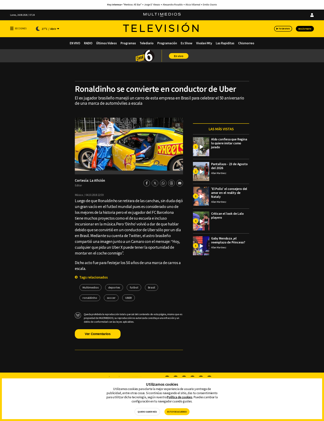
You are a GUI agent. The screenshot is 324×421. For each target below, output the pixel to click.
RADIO (88, 43)
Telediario (147, 43)
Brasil (151, 287)
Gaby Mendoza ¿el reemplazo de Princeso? (228, 240)
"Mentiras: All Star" (132, 4)
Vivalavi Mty (204, 43)
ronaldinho (89, 298)
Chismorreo (246, 43)
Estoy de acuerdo (177, 411)
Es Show (186, 43)
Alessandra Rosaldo (173, 4)
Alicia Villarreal (192, 4)
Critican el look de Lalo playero (227, 215)
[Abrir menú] (12, 28)
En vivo (178, 56)
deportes (114, 287)
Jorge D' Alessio (152, 4)
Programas (128, 43)
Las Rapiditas (225, 43)
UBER (128, 298)
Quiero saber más (147, 411)
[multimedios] (162, 15)
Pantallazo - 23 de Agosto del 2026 (229, 166)
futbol (134, 287)
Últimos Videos (106, 43)
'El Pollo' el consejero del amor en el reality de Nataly (229, 193)
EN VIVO (75, 43)
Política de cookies (179, 397)
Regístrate (304, 28)
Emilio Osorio (210, 4)
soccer (111, 298)
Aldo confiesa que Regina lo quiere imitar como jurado (229, 143)
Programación (167, 43)
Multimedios (90, 287)
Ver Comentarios (98, 334)
